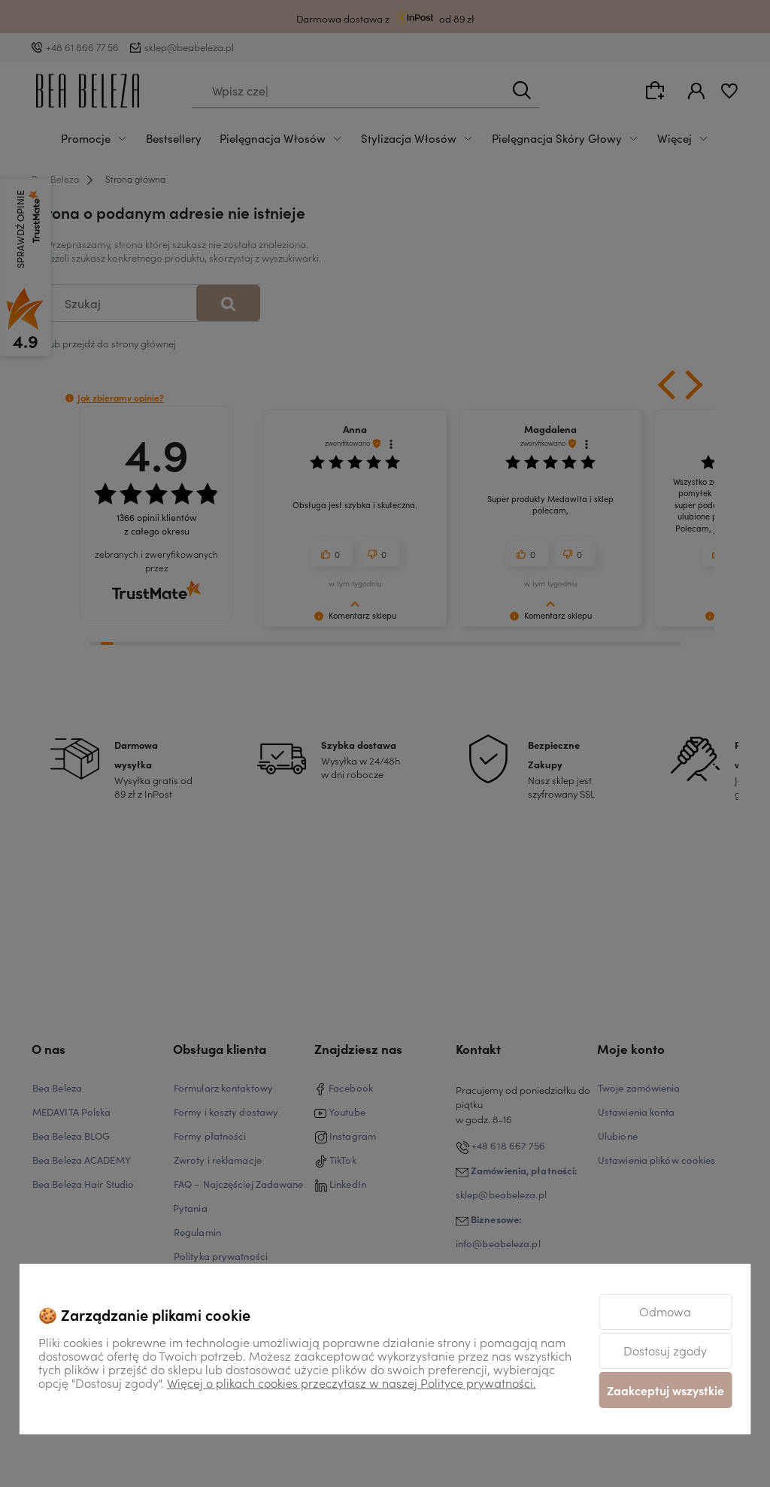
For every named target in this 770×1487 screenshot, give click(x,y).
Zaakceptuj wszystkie (665, 1390)
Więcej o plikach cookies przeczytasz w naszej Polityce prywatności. (351, 1382)
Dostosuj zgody (665, 1350)
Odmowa (665, 1311)
